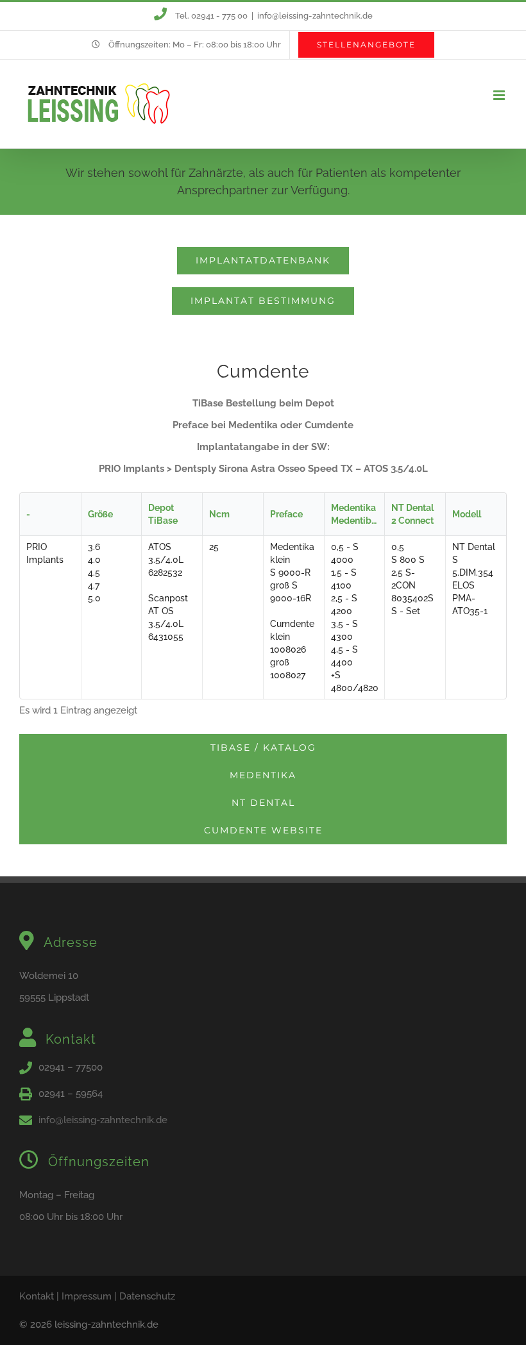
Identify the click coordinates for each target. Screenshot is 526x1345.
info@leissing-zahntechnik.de (315, 16)
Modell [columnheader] (466, 514)
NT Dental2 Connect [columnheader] (412, 514)
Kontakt (36, 1296)
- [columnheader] (28, 514)
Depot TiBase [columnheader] (163, 514)
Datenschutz (147, 1296)
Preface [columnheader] (286, 514)
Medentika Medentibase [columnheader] (358, 514)
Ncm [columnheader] (219, 514)
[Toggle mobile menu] (500, 95)
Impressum (87, 1296)
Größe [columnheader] (100, 514)
